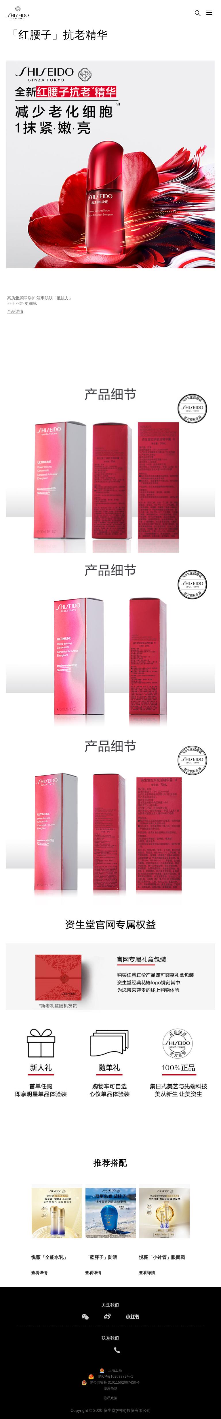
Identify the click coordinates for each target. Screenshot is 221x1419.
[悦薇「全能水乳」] (56, 1208)
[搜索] (198, 13)
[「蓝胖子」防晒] (110, 1208)
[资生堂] (17, 13)
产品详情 (15, 311)
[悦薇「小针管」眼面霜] (164, 1208)
